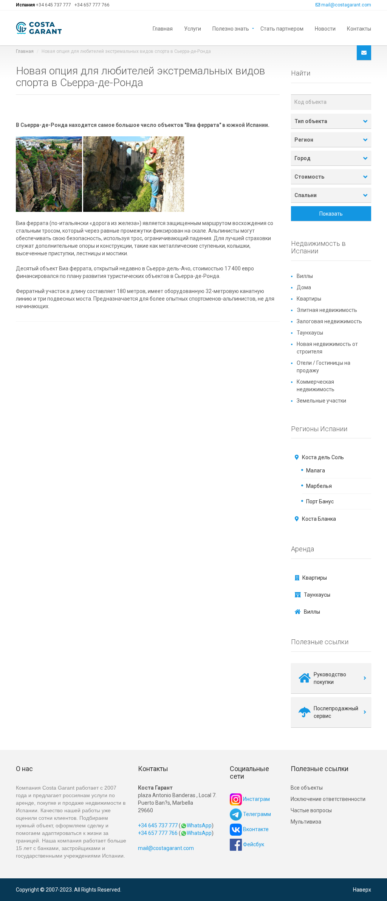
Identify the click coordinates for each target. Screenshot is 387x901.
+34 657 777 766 (92, 5)
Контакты (359, 28)
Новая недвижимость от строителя (327, 348)
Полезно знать (230, 28)
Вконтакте (255, 829)
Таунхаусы (310, 333)
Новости (325, 28)
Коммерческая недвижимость (315, 385)
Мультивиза (306, 822)
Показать (331, 214)
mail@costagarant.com (346, 5)
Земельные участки (321, 401)
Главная (163, 28)
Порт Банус (320, 501)
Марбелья (319, 486)
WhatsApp (199, 825)
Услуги (192, 28)
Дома (304, 287)
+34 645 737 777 (53, 5)
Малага (315, 470)
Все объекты (307, 788)
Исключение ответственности (328, 799)
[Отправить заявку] (364, 52)
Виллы (305, 276)
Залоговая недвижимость (329, 321)
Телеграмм (256, 814)
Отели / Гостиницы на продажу (323, 366)
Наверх (362, 890)
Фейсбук (253, 844)
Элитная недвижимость (327, 310)
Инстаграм (256, 799)
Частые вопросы (311, 810)
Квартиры (309, 299)
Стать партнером (281, 28)
